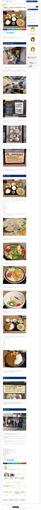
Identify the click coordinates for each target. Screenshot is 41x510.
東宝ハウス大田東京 (29, 1)
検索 (27, 5)
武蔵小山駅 (16, 31)
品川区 (9, 31)
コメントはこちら (35, 1)
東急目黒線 (13, 31)
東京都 (7, 31)
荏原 (11, 31)
